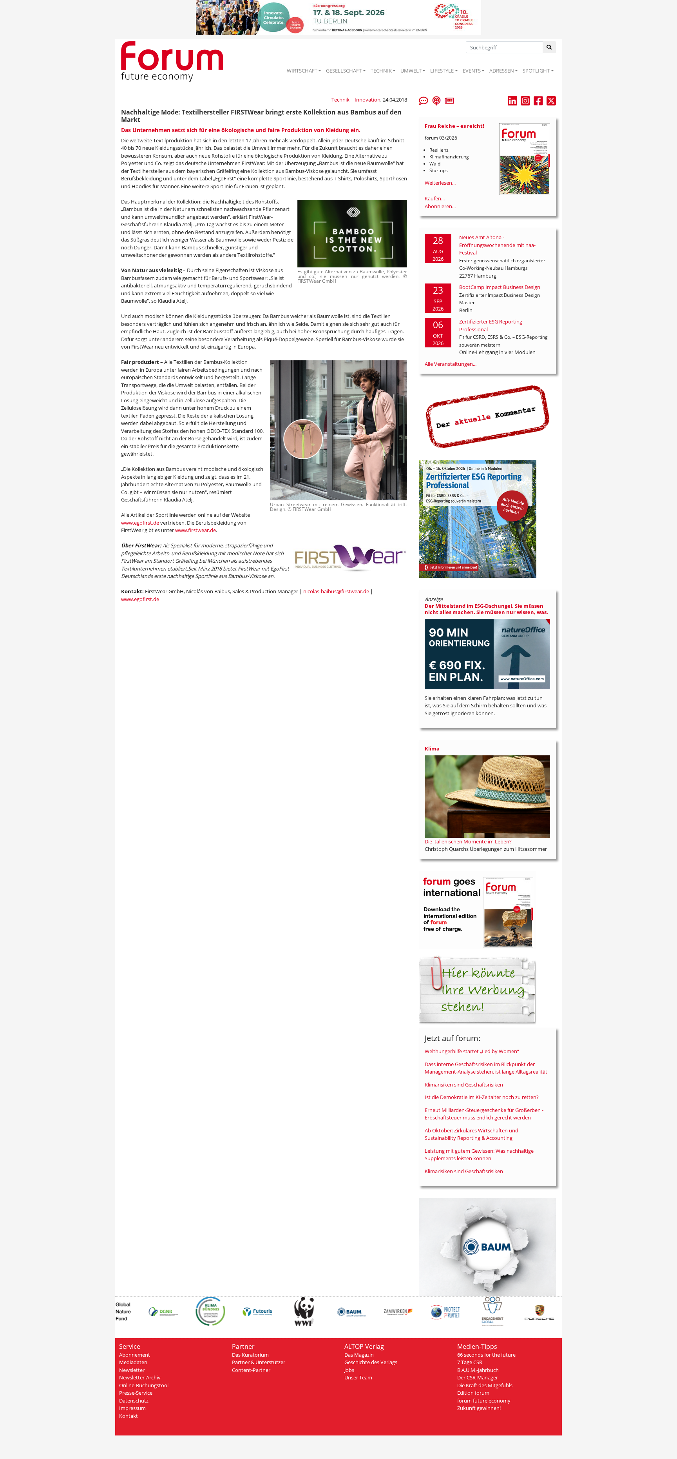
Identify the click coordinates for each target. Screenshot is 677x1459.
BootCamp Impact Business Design (499, 287)
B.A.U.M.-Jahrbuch (478, 1370)
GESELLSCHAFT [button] (344, 70)
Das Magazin (359, 1354)
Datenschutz (133, 1400)
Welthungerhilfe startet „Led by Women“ (472, 1051)
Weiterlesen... (440, 182)
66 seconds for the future (486, 1354)
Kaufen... (435, 198)
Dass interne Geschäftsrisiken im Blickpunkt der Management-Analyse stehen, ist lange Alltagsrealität (486, 1068)
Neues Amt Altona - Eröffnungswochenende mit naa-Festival (497, 245)
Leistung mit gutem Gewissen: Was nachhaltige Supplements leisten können (479, 1154)
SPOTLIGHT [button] (536, 70)
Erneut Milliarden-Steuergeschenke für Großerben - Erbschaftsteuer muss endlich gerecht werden (484, 1114)
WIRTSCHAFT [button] (302, 70)
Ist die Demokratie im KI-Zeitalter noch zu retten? (482, 1097)
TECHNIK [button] (381, 70)
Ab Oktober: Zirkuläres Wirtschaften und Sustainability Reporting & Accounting (471, 1134)
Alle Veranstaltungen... (450, 363)
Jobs (349, 1370)
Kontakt (128, 1415)
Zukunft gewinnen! (479, 1408)
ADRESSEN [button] (501, 70)
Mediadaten (133, 1362)
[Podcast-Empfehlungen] (436, 100)
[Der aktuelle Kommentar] (487, 416)
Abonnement (134, 1354)
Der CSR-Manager (477, 1377)
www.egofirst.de (140, 522)
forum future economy (483, 1400)
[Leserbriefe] (423, 100)
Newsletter (132, 1370)
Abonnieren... (440, 206)
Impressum (132, 1408)
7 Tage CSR (469, 1362)
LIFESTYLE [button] (442, 70)
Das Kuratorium (250, 1354)
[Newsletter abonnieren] (449, 100)
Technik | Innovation (355, 99)
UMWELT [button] (411, 70)
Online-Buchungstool (143, 1385)
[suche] (549, 47)
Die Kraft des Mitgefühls (484, 1385)
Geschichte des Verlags (370, 1362)
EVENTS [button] (472, 70)
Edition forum (473, 1392)
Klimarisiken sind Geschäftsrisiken (464, 1084)
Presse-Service (135, 1392)
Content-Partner (251, 1370)
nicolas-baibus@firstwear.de (336, 591)
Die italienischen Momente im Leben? (468, 841)
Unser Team (358, 1377)
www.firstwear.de (195, 530)
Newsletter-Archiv (140, 1377)
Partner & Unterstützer (258, 1362)
